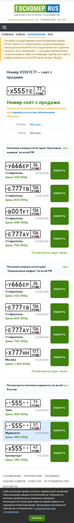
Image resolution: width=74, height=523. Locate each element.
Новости (34, 481)
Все (65, 148)
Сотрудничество (56, 481)
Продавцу (52, 475)
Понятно (37, 518)
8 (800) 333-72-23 (53, 19)
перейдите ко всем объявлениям (33, 112)
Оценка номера (14, 481)
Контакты (10, 486)
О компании (12, 475)
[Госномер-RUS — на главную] (37, 8)
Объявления (37, 34)
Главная (7, 34)
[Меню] (4, 27)
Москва (35, 124)
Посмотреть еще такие (49, 252)
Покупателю (33, 475)
